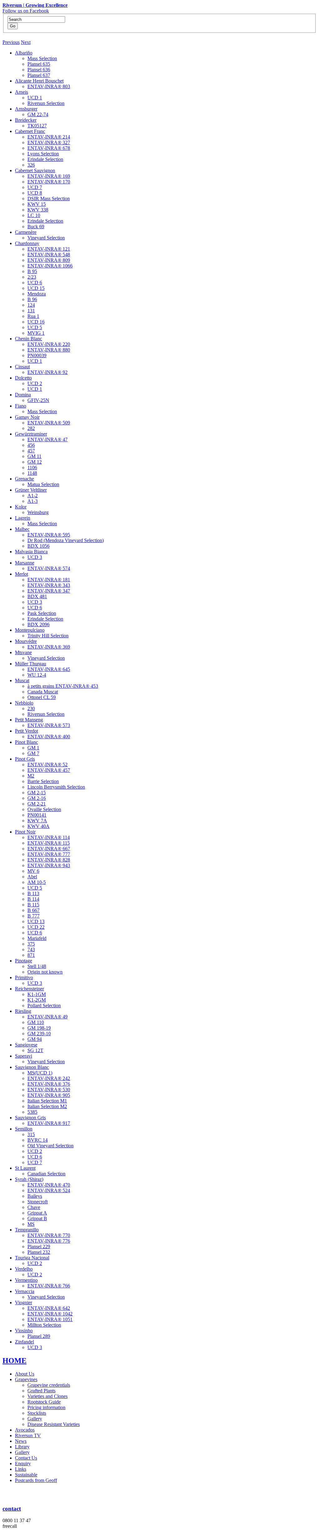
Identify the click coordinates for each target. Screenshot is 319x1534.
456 (31, 445)
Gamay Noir (27, 417)
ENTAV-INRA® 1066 (50, 265)
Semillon (23, 1128)
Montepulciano (30, 630)
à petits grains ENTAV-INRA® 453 (62, 686)
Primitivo (24, 977)
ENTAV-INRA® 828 (48, 859)
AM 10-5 (36, 882)
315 (31, 1134)
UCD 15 (36, 288)
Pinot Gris (25, 759)
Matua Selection (43, 484)
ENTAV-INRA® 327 (48, 142)
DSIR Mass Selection (48, 198)
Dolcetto (23, 377)
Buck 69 (35, 226)
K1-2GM (36, 1000)
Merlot (21, 574)
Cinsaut (22, 366)
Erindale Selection (45, 159)
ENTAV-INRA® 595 (48, 534)
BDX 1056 (38, 546)
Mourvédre (26, 641)
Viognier (23, 1302)
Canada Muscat (42, 691)
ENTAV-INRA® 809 (48, 260)
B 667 (33, 910)
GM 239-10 (39, 1033)
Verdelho (24, 1269)
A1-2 (32, 495)
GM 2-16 (36, 798)
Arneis (21, 92)
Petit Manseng (29, 719)
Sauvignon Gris (30, 1117)
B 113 (33, 893)
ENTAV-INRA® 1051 (50, 1319)
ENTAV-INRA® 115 (48, 843)
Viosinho (24, 1330)
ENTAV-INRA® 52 (47, 764)
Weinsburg (38, 512)
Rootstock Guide (44, 1401)
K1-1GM (36, 994)
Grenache (24, 478)
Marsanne (24, 562)
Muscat (22, 680)
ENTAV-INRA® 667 (48, 848)
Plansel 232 (38, 1252)
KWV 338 (37, 209)
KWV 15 (36, 204)
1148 (32, 473)
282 (31, 428)
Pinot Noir (25, 831)
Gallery (34, 1418)
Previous (11, 42)
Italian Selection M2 (47, 1106)
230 (31, 708)
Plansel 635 (38, 64)
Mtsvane (23, 652)
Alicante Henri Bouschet (39, 80)
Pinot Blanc (26, 742)
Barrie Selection (43, 781)
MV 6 (33, 871)
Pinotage (23, 960)
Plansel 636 (38, 69)
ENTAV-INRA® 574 (48, 568)
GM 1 (33, 747)
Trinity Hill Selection (48, 635)
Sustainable (26, 1474)
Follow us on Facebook (25, 10)
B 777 (33, 915)
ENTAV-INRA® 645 (48, 669)
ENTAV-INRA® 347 (48, 590)
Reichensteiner (29, 988)
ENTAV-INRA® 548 (48, 254)
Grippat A (37, 1212)
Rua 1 (33, 316)
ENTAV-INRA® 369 (48, 646)
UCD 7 (34, 187)
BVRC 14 (37, 1140)
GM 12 (34, 462)
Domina (23, 394)
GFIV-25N (38, 400)
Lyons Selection (43, 153)
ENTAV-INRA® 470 (48, 1184)
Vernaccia (24, 1291)
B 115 (33, 904)
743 (31, 949)
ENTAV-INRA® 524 (48, 1190)
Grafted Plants (41, 1390)
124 (31, 305)
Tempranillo (27, 1229)
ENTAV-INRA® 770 (48, 1235)
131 (31, 310)
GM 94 (34, 1039)
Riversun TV (28, 1435)
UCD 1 (34, 97)
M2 (30, 775)
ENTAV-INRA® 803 (48, 86)
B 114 (33, 899)
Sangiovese (26, 1044)
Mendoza (36, 293)
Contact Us (26, 1458)
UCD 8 (34, 193)
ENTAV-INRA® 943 (48, 865)
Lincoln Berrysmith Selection (56, 787)
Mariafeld (36, 938)
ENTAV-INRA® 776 (48, 1241)
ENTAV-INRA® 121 (48, 249)
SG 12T (35, 1050)
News (20, 1441)
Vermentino (26, 1280)
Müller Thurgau (30, 663)
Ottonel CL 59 (41, 697)
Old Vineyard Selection (50, 1145)
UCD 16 (36, 321)
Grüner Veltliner (31, 490)
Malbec (22, 529)
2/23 (31, 277)
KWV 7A (37, 820)
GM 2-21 (36, 803)
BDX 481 (37, 596)
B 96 (32, 299)
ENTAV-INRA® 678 (48, 148)
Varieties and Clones (47, 1396)
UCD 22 (36, 927)
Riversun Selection (45, 103)
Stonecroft (37, 1201)
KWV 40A (38, 826)
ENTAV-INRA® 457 (48, 770)
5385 (32, 1112)
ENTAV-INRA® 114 (48, 837)
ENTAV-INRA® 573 (48, 725)
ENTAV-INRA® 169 (48, 176)
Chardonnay (27, 243)
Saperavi (23, 1056)
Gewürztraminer (31, 434)
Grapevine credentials (48, 1385)
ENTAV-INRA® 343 (48, 585)
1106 (32, 467)
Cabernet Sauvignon (35, 170)
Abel (32, 876)
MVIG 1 (36, 333)
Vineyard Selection (46, 237)
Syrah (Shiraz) (29, 1179)
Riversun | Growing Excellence (35, 5)
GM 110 (35, 1022)
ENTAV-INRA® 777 (48, 854)
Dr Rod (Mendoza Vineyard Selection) (65, 540)
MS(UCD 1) (39, 1072)
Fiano (20, 405)
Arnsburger (26, 108)
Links (20, 1469)
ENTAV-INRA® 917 (48, 1123)
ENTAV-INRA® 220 (48, 344)
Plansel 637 (38, 75)
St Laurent (25, 1168)
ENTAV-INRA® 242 (48, 1078)
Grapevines (26, 1379)
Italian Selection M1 (47, 1100)
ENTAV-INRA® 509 (48, 422)
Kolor (20, 506)
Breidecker (25, 120)
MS (31, 1224)
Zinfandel (24, 1341)
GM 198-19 (39, 1028)
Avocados (25, 1430)
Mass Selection (42, 58)
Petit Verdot (26, 731)
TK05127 (37, 125)
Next (26, 42)
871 (31, 955)
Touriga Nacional (32, 1257)
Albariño (23, 52)
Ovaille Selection (44, 809)
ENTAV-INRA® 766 (48, 1285)
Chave (33, 1207)
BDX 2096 (38, 624)
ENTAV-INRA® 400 (48, 736)
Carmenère (25, 232)
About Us (24, 1373)
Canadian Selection (46, 1173)
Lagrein (22, 518)
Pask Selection (41, 613)
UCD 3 (34, 557)
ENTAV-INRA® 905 (48, 1095)
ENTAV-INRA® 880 (48, 349)
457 (31, 450)
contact (11, 1508)
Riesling (23, 1011)
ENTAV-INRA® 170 (48, 181)
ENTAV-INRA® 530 (48, 1089)
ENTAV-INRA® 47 (47, 439)
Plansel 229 (38, 1246)
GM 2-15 (36, 792)
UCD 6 (34, 282)
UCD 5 (34, 327)
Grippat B (37, 1218)
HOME (14, 1361)
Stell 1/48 (36, 966)
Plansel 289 (38, 1336)
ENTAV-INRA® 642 (48, 1308)
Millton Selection (44, 1325)
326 (31, 165)
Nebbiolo (24, 703)
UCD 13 (36, 921)
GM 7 (33, 753)
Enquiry (23, 1463)
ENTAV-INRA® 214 (48, 136)
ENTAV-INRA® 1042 (50, 1313)
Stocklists (36, 1413)
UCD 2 (34, 383)
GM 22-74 (37, 114)
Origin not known (45, 972)
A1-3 (32, 501)
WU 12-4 (36, 674)
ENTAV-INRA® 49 (47, 1016)
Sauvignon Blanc (32, 1067)
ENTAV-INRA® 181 (48, 579)
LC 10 (33, 215)
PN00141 (36, 815)
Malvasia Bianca (31, 551)
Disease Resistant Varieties (53, 1424)
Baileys (34, 1196)
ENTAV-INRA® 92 (47, 372)
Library (22, 1446)
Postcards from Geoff (36, 1480)
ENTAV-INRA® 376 (48, 1084)
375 (31, 943)
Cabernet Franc (30, 131)
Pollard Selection (44, 1005)
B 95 (32, 271)
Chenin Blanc (28, 338)
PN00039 (36, 355)
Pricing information (46, 1407)
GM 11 (34, 456)
